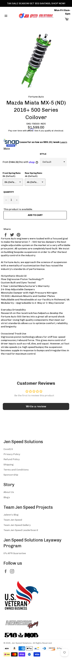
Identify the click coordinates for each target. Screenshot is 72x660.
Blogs (6, 497)
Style (43, 154)
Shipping (8, 464)
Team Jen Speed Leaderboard (20, 530)
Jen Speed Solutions (22, 643)
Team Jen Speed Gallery (17, 525)
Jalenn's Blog (11, 514)
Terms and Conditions (16, 469)
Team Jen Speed (12, 519)
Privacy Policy (11, 454)
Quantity (8, 192)
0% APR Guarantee (14, 553)
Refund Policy (11, 459)
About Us (8, 492)
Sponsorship (10, 474)
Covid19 (8, 449)
